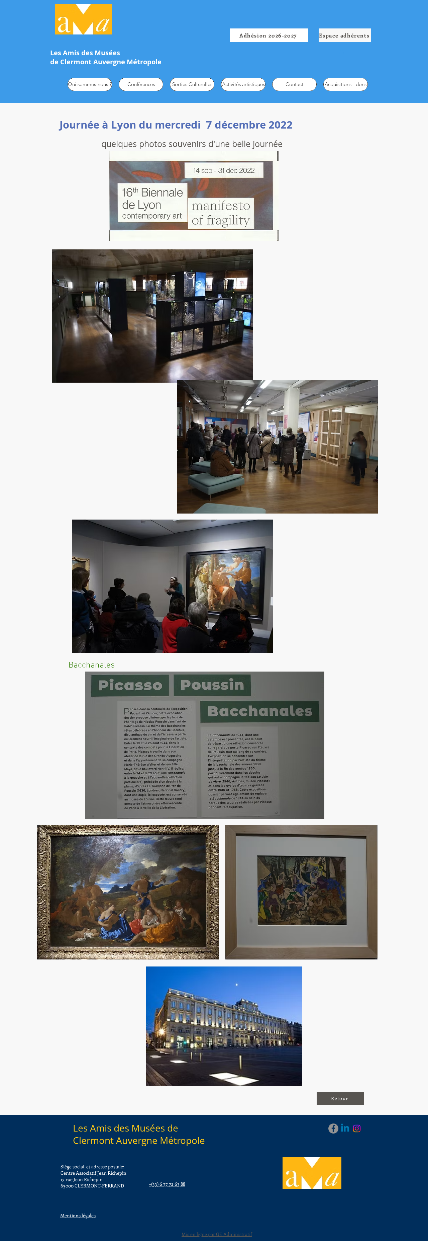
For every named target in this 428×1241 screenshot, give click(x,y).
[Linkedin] (345, 1128)
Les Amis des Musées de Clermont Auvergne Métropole (139, 1134)
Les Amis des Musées (85, 52)
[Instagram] (357, 1128)
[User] (341, 51)
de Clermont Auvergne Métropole (106, 61)
